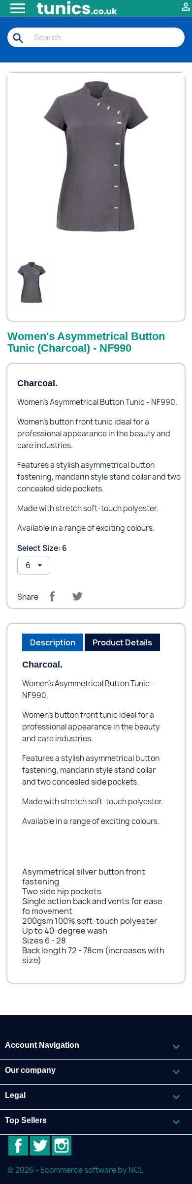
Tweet (77, 596)
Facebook (18, 1145)
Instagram (61, 1145)
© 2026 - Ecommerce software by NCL (75, 1170)
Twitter (40, 1145)
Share (52, 596)
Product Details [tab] (122, 642)
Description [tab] (52, 642)
